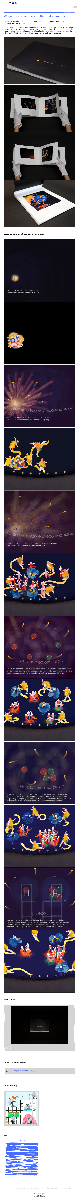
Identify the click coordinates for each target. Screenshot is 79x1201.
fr (75, 3)
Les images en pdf (22, 1071)
